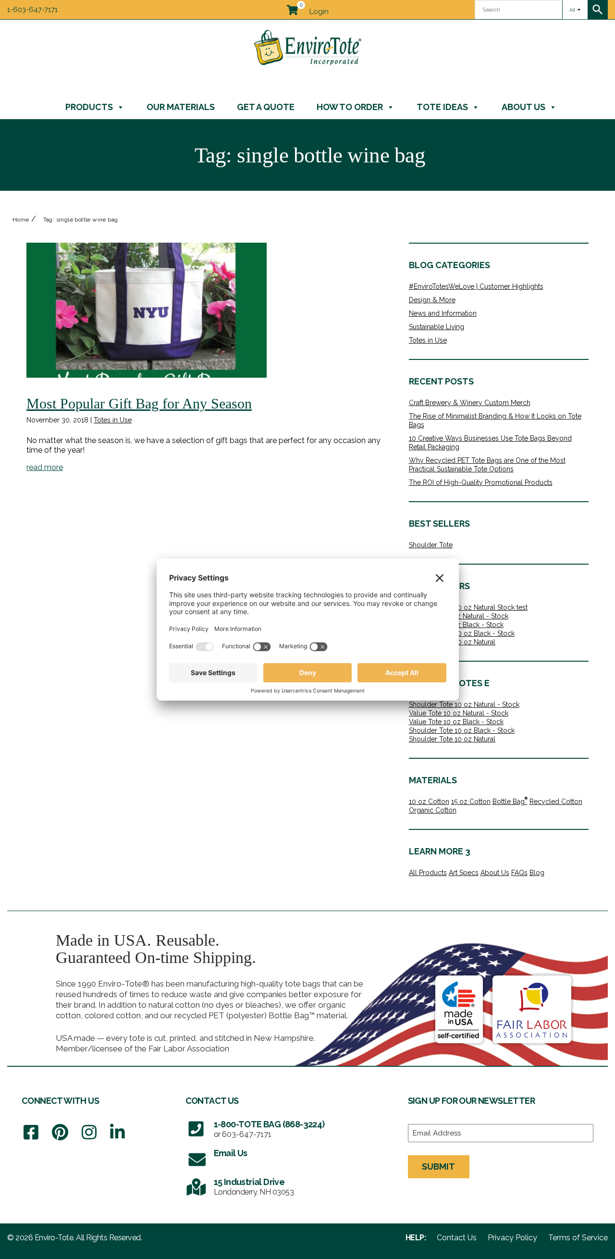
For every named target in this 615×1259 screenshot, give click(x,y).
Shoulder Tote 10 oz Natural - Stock (464, 704)
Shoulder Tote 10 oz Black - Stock (462, 633)
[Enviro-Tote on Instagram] (89, 1132)
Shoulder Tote (431, 545)
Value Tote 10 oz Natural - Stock (458, 616)
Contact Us (457, 1238)
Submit (438, 1166)
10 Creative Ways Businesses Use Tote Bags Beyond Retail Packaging (490, 442)
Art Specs (464, 872)
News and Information (443, 313)
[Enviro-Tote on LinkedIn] (117, 1132)
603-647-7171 (246, 1134)
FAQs (519, 872)
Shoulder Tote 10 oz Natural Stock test (468, 607)
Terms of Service (578, 1238)
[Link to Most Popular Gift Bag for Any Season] (146, 310)
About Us (523, 107)
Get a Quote (266, 107)
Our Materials (181, 107)
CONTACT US (212, 1101)
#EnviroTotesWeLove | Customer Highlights (476, 286)
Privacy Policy (512, 1238)
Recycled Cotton (555, 801)
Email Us (230, 1153)
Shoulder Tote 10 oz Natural (452, 739)
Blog (536, 872)
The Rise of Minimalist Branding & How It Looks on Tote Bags (495, 420)
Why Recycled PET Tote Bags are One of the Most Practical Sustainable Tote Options (487, 465)
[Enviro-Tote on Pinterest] (60, 1132)
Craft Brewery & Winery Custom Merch (469, 403)
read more (44, 467)
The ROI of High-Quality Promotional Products (481, 482)
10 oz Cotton (429, 801)
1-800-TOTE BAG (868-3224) (269, 1124)
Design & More (432, 300)
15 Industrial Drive (249, 1182)
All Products (428, 872)
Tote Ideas (442, 107)
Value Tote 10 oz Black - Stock (456, 722)
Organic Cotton (432, 810)
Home (20, 219)
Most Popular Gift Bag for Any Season (139, 403)
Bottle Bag (510, 801)
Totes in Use (113, 420)
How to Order (350, 107)
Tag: (80, 219)
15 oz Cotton (471, 801)
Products (89, 107)
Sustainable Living (436, 327)
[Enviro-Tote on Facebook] (31, 1132)
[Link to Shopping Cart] (292, 8)
